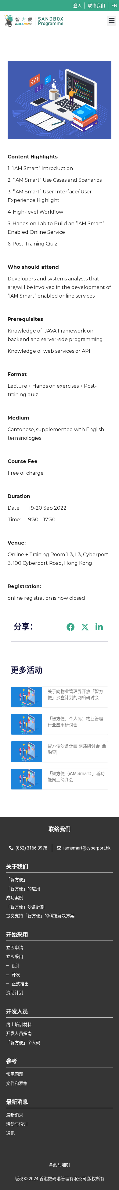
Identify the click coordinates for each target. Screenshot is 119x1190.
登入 (77, 5)
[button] (111, 21)
